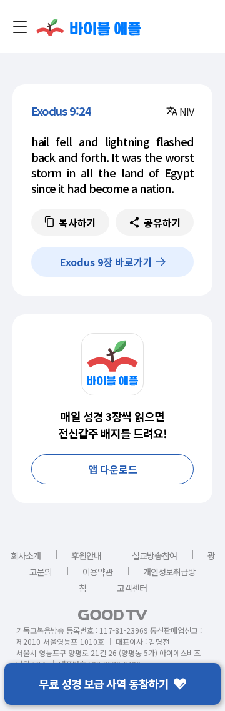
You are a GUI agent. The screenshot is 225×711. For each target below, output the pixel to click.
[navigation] (20, 27)
